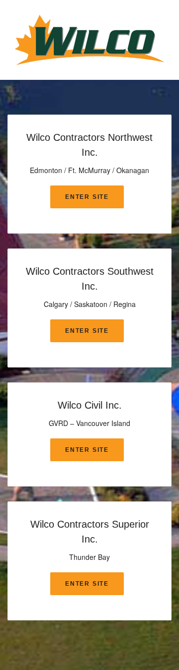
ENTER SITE (87, 196)
